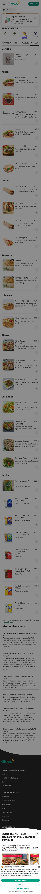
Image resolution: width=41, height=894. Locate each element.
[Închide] (37, 834)
